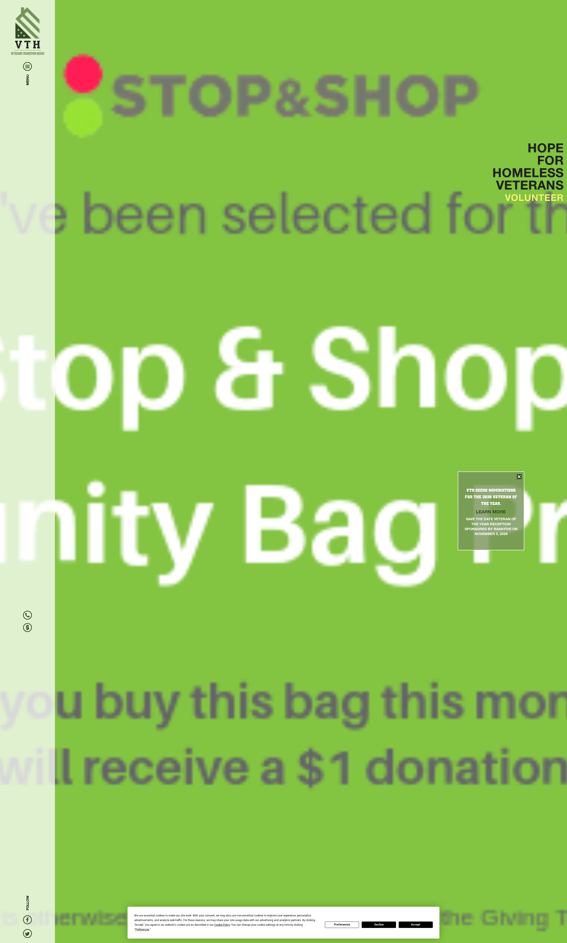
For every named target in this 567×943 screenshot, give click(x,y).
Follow (27, 903)
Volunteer (534, 197)
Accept (415, 924)
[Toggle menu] (27, 66)
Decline (379, 924)
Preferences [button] (142, 929)
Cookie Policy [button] (222, 924)
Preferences (342, 924)
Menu (27, 79)
